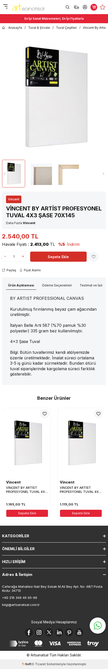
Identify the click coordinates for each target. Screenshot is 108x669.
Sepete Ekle (58, 257)
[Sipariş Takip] (76, 7)
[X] (49, 632)
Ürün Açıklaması (21, 285)
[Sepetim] (93, 7)
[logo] (28, 7)
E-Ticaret (39, 664)
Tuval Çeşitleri (66, 28)
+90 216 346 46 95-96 (19, 598)
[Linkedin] (59, 632)
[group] (54, 97)
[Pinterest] (69, 632)
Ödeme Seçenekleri (57, 285)
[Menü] (5, 6)
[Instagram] (39, 632)
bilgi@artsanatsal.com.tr (21, 605)
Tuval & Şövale (39, 28)
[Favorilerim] (102, 7)
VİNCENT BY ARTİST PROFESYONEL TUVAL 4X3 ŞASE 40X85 (26, 490)
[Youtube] (79, 632)
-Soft (27, 664)
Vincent (13, 199)
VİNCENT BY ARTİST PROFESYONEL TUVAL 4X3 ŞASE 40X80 (80, 490)
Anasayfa (15, 28)
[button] (5, 174)
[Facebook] (29, 632)
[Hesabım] (85, 7)
